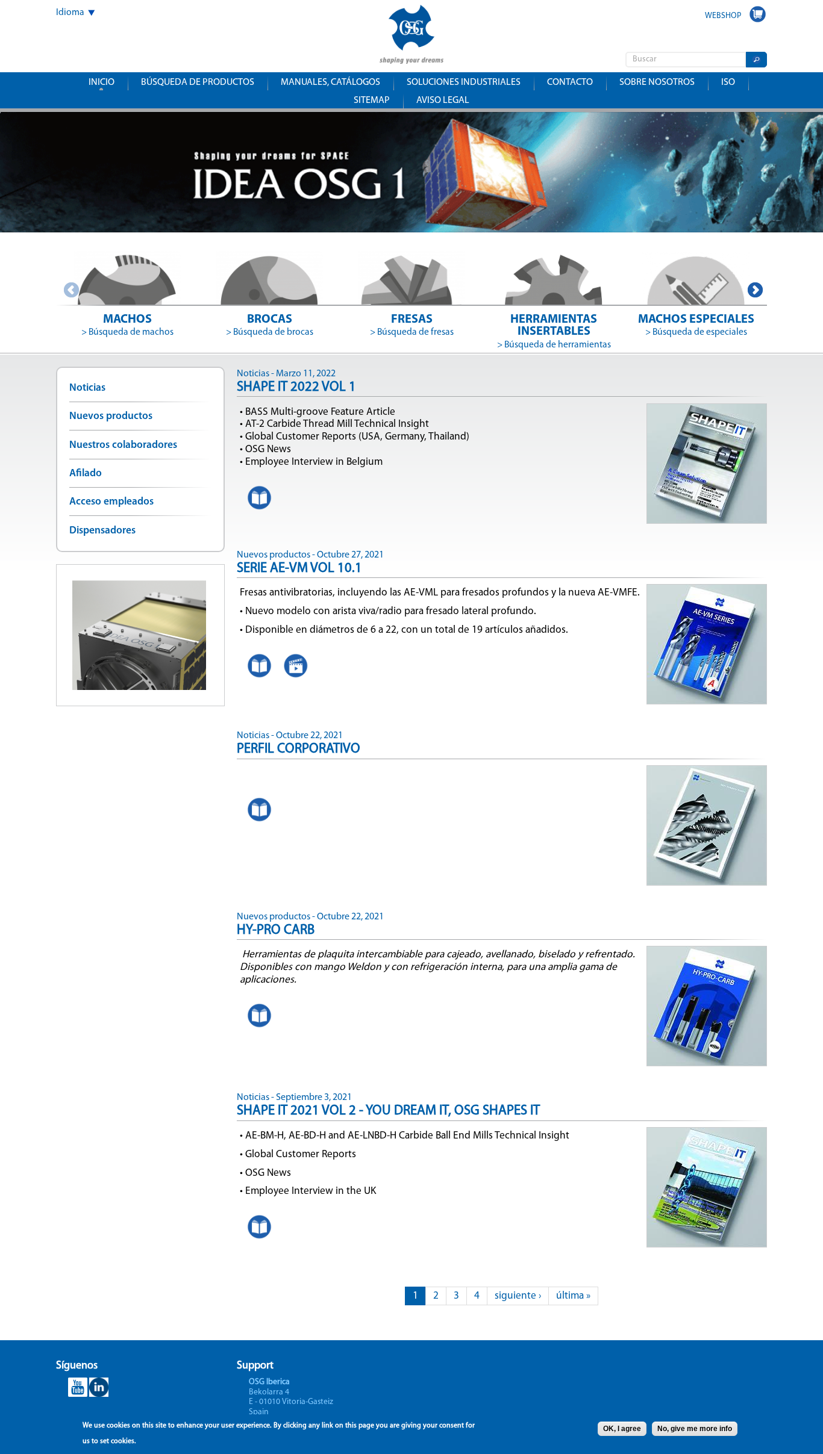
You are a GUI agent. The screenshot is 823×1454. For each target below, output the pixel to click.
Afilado (85, 473)
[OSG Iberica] (411, 56)
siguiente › (518, 1296)
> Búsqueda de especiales (696, 332)
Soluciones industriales (464, 82)
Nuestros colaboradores (123, 445)
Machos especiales (696, 320)
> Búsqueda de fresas (412, 332)
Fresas (412, 320)
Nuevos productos (110, 416)
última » (573, 1296)
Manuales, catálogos (330, 82)
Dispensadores (102, 531)
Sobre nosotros (657, 82)
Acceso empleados (111, 502)
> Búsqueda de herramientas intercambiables (554, 352)
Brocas (269, 320)
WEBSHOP (723, 16)
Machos (127, 320)
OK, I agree (622, 1428)
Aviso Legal (442, 100)
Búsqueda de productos (197, 82)
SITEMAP (372, 100)
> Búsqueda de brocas (269, 332)
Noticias (87, 388)
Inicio (101, 82)
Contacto (570, 82)
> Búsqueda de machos (127, 332)
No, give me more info (694, 1428)
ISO (728, 82)
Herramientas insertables (553, 326)
